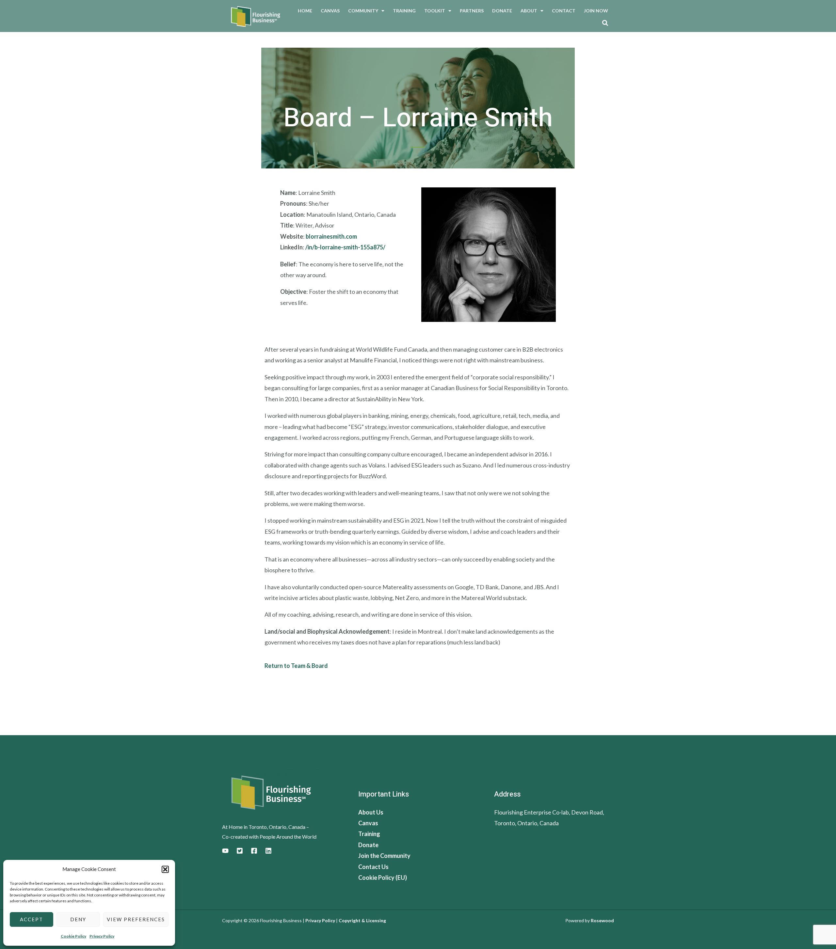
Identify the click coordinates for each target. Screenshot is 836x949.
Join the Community (384, 855)
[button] (165, 869)
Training (404, 10)
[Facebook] (254, 850)
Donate (502, 10)
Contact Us (373, 866)
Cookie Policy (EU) (382, 877)
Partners (472, 10)
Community (363, 10)
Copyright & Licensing (362, 920)
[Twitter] (239, 850)
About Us (370, 812)
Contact (563, 10)
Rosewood (602, 920)
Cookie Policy (73, 936)
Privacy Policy (101, 936)
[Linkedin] (268, 850)
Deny (78, 919)
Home (305, 10)
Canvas (330, 10)
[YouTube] (225, 850)
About (529, 10)
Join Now (596, 10)
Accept (31, 919)
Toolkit (434, 10)
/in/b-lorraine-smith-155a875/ (345, 247)
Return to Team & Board (296, 665)
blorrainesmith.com (331, 236)
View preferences (136, 919)
